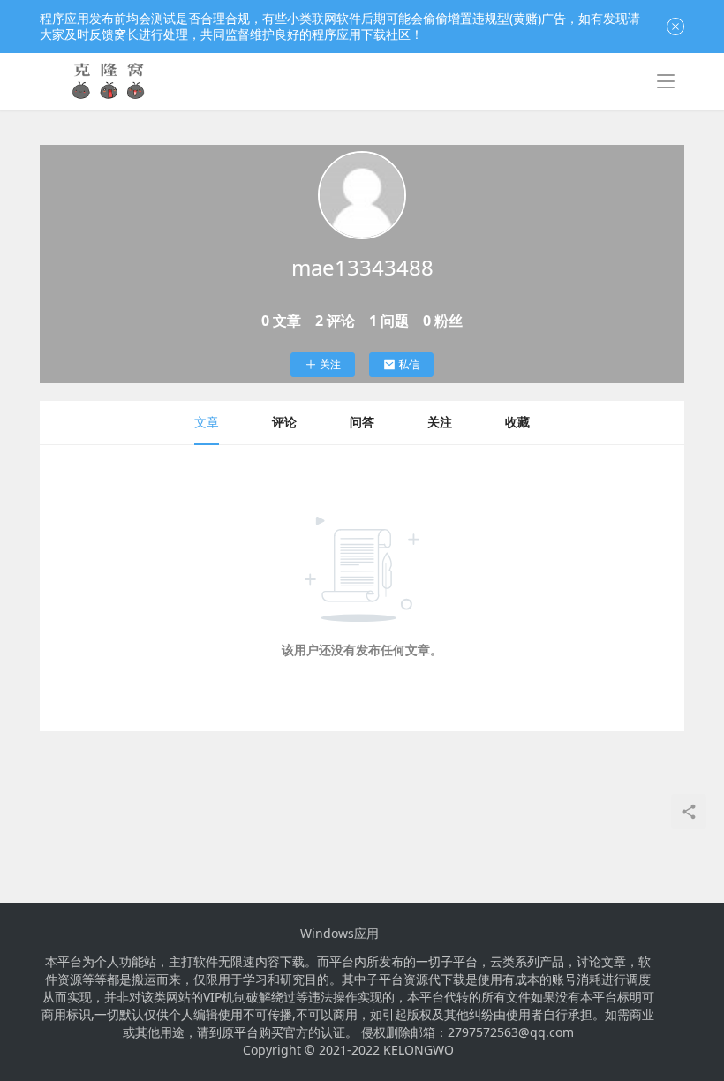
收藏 (517, 421)
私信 (408, 364)
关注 (330, 364)
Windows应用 (339, 933)
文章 (206, 421)
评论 (284, 421)
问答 (362, 421)
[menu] (665, 81)
